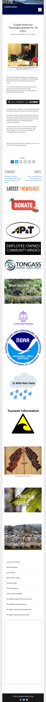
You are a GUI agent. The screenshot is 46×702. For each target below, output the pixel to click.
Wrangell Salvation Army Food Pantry (19, 599)
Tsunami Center (12, 583)
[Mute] (31, 102)
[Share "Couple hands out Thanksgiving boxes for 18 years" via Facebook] (12, 162)
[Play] (9, 102)
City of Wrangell (12, 588)
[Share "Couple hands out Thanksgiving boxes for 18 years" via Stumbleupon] (34, 162)
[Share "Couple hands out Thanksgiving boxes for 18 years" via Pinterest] (29, 162)
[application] (23, 102)
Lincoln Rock (11, 572)
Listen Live (10, 6)
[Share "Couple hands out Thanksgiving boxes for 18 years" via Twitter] (16, 162)
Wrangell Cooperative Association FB (19, 609)
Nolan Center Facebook (14, 593)
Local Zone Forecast (13, 562)
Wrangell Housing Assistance (16, 604)
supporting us (34, 143)
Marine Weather (12, 567)
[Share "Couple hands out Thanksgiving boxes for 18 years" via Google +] (21, 162)
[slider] (35, 102)
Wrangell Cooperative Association (18, 615)
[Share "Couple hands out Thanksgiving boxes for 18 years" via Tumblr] (25, 162)
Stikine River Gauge (13, 578)
